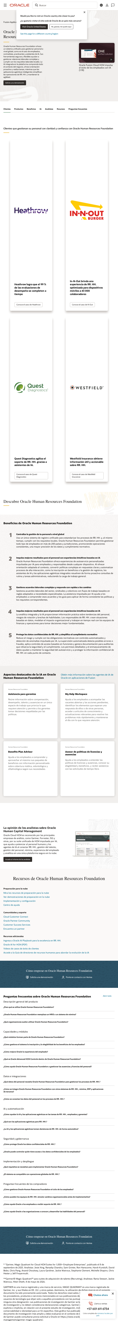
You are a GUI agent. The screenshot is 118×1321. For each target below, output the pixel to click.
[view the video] (97, 53)
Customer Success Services (16, 924)
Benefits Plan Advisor (20, 751)
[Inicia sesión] (107, 5)
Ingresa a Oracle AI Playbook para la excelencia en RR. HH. (32, 940)
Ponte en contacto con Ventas (79, 977)
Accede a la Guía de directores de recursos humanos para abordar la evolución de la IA (46, 952)
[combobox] (64, 5)
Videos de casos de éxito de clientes (21, 948)
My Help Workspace (76, 693)
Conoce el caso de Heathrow (28, 304)
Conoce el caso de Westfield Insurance (83, 475)
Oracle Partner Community (16, 920)
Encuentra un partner (14, 928)
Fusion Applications (12, 22)
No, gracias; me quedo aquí (61, 27)
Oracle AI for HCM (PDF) (15, 944)
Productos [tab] (18, 109)
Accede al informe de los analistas (17, 859)
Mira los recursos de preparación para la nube (26, 892)
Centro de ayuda (11, 904)
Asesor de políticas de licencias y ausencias (83, 753)
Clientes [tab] (7, 109)
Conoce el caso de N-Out (82, 304)
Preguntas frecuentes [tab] (77, 109)
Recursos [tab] (61, 109)
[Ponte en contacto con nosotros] (113, 5)
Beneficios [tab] (31, 109)
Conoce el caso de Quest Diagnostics (26, 475)
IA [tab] (40, 109)
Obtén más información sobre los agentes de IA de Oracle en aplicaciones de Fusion (87, 676)
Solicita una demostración (14, 83)
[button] (5, 5)
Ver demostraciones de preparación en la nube (26, 896)
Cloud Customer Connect (15, 916)
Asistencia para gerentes (22, 693)
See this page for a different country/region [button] (39, 33)
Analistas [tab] (49, 109)
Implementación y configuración (19, 900)
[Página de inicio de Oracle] (19, 5)
